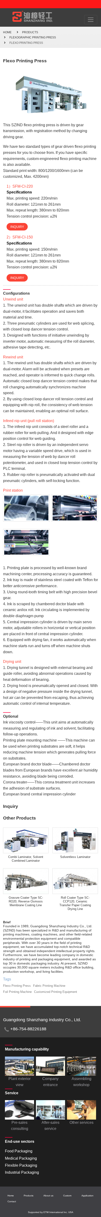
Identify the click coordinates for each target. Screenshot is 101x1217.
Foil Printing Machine (17, 992)
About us (48, 1195)
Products (30, 32)
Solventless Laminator (75, 857)
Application (87, 1195)
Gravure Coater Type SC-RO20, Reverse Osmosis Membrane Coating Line (26, 901)
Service (11, 1093)
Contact (12, 1201)
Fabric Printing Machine (49, 985)
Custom (67, 1195)
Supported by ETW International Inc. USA (50, 1212)
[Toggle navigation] (90, 19)
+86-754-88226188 (28, 1029)
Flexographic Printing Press (32, 37)
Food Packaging (18, 1151)
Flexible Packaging (21, 1165)
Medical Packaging (21, 1158)
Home (7, 32)
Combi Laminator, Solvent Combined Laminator (25, 858)
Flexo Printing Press (17, 985)
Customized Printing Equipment (55, 992)
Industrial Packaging (22, 1172)
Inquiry (17, 227)
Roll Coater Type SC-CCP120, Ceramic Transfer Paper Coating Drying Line (75, 903)
